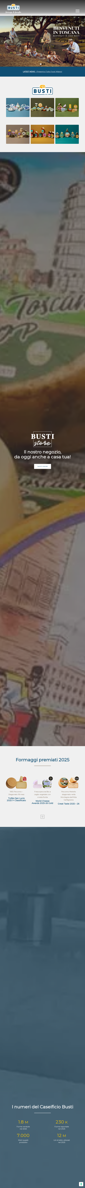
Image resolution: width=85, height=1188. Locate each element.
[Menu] (76, 11)
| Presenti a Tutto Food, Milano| (42, 72)
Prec (2, 41)
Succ (83, 41)
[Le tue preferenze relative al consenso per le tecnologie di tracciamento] (81, 1184)
